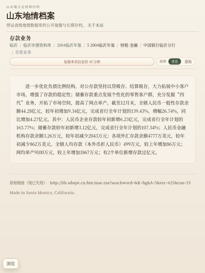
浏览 (10, 263)
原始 (188, 61)
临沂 (14, 45)
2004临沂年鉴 (69, 45)
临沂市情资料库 (37, 45)
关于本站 (96, 25)
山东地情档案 (30, 15)
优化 (174, 61)
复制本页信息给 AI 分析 (82, 61)
